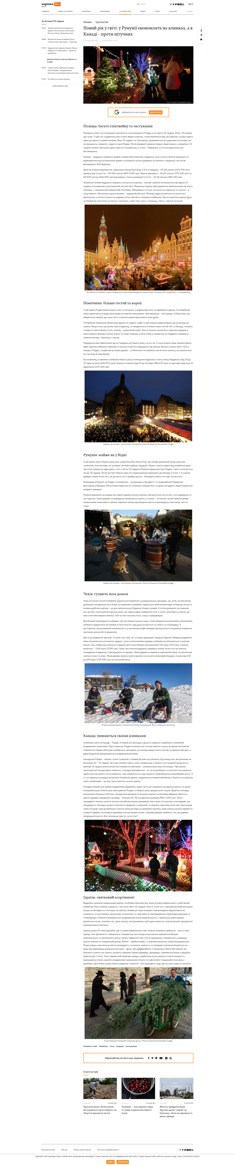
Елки (112, 1046)
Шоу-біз (173, 11)
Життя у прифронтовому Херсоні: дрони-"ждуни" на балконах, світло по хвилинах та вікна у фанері (176, 1111)
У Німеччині (180, 313)
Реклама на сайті (48, 1150)
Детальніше (123, 1162)
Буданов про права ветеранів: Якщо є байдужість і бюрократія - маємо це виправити (63, 50)
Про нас (64, 1150)
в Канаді (105, 742)
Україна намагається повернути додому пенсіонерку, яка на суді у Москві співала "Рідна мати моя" (61, 30)
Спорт (157, 11)
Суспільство (125, 11)
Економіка (105, 11)
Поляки (87, 156)
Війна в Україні (65, 11)
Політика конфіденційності (108, 1150)
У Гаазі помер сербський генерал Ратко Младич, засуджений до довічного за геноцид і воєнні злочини (63, 70)
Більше (189, 11)
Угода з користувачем (82, 1150)
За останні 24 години (53, 21)
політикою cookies (191, 1156)
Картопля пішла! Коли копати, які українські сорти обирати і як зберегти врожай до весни (100, 1110)
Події (142, 11)
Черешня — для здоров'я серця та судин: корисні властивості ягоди (137, 1110)
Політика (86, 11)
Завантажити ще (60, 86)
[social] (171, 4)
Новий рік (103, 1046)
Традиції (119, 1046)
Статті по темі (90, 1071)
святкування (131, 1046)
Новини (45, 11)
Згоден (110, 1162)
